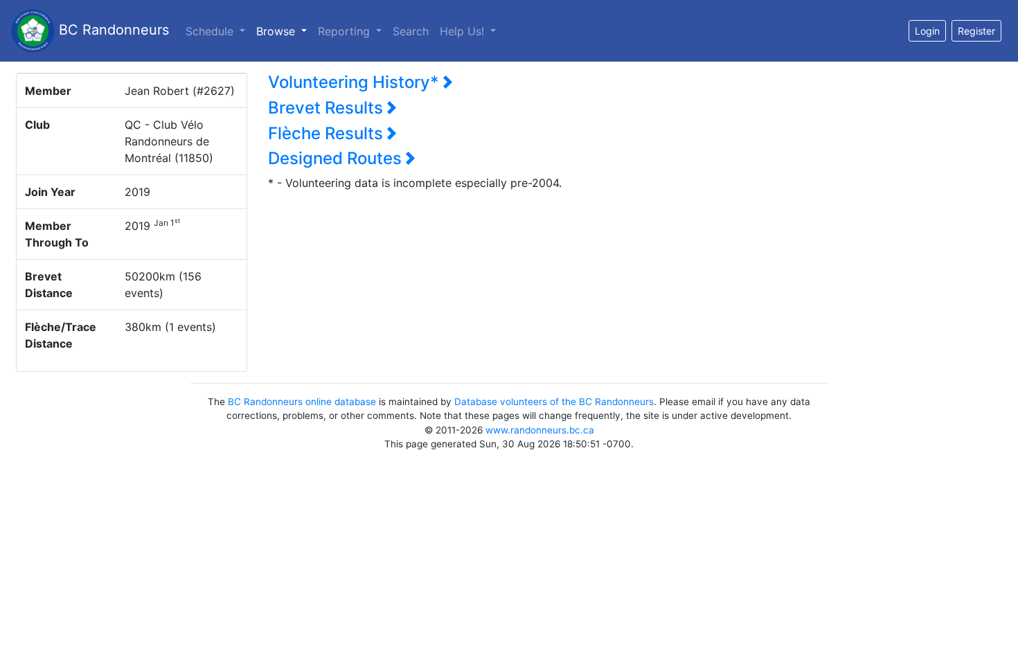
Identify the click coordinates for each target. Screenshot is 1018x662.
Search (411, 31)
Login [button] (927, 31)
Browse (284, 31)
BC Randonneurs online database (302, 401)
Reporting (345, 31)
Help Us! (464, 31)
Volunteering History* (355, 82)
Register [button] (976, 31)
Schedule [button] (211, 31)
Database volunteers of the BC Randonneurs (554, 401)
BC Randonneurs (112, 29)
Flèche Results (327, 133)
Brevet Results (327, 108)
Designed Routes (337, 158)
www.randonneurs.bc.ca (539, 430)
